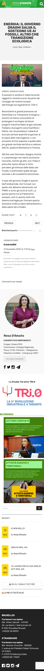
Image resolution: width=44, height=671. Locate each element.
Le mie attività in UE (14, 593)
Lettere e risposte (17, 421)
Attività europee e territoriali (17, 464)
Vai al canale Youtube (23, 584)
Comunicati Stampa (17, 91)
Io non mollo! (10, 244)
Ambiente (26, 47)
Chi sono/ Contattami (14, 359)
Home (15, 47)
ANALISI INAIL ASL (19, 547)
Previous (8, 223)
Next (37, 223)
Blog (20, 47)
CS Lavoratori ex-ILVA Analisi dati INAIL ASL (26, 567)
